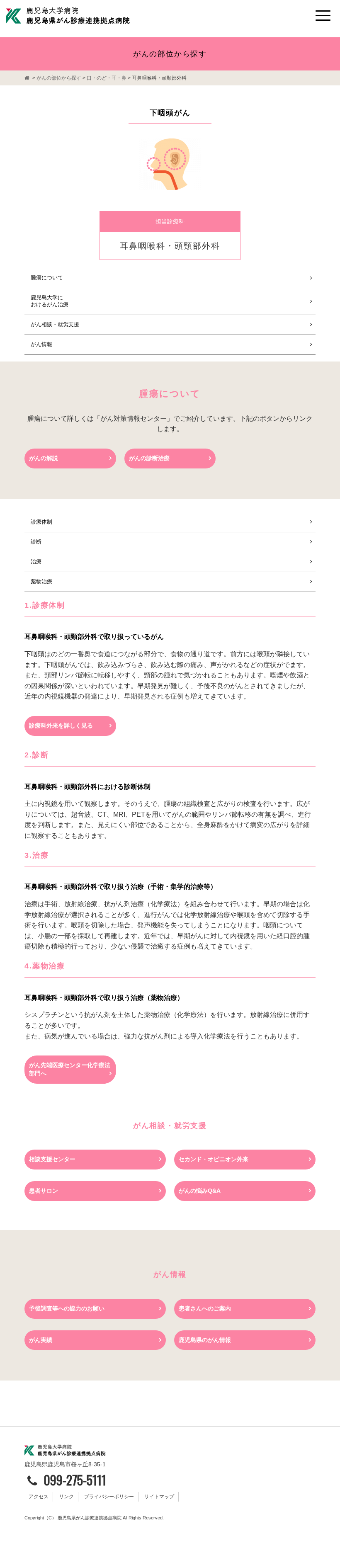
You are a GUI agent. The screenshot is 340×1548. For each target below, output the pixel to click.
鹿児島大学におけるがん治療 (49, 301)
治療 (36, 561)
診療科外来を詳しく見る (61, 725)
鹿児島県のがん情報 (205, 1340)
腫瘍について (47, 277)
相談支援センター (52, 1159)
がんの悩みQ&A (200, 1190)
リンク (66, 1496)
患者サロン (43, 1190)
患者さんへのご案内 (205, 1308)
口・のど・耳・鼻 (106, 78)
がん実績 (40, 1340)
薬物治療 (41, 581)
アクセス (39, 1496)
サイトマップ (159, 1496)
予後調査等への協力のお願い (66, 1308)
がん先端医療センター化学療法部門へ (69, 1069)
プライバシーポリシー (109, 1496)
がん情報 (41, 344)
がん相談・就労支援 (55, 324)
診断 (36, 542)
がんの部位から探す (58, 78)
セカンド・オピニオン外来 (213, 1159)
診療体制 (41, 522)
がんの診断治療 (149, 458)
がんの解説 (43, 458)
